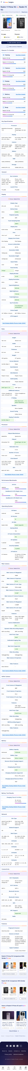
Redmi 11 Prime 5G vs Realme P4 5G (10, 973)
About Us (4, 1051)
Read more (24, 12)
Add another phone (14, 43)
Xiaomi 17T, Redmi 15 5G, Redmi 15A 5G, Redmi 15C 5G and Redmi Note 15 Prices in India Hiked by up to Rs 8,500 (8, 1024)
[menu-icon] (2, 2)
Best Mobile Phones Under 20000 (14, 474)
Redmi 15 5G (17, 30)
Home (2, 1036)
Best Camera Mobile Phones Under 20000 (14, 670)
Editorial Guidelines (18, 1054)
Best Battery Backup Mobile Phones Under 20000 (13, 786)
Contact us (17, 1051)
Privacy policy (8, 1054)
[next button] (24, 968)
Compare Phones (10, 1036)
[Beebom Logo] (8, 2)
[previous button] (3, 968)
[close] (13, 18)
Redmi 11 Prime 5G (5, 30)
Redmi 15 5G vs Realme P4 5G (9, 998)
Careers (10, 1051)
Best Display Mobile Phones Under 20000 (14, 323)
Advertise (23, 1051)
